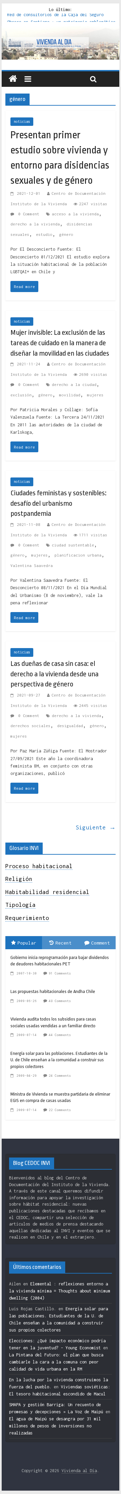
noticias (22, 121)
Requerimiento (27, 918)
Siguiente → (96, 827)
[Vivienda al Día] (13, 79)
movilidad (69, 395)
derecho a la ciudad (74, 384)
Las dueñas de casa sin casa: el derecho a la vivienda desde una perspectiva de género (54, 674)
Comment (100, 943)
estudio (44, 234)
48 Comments (60, 1001)
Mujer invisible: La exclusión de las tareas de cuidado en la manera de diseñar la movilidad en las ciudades (59, 342)
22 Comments (60, 1110)
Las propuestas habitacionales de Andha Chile (52, 991)
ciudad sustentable (73, 545)
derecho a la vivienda (35, 224)
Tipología (20, 904)
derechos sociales (30, 725)
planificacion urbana (78, 555)
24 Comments (60, 1075)
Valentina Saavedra (31, 565)
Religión (18, 879)
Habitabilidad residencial (47, 892)
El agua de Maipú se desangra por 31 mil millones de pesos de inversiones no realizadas (55, 1425)
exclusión (21, 395)
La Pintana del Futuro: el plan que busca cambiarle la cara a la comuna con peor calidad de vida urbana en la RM (56, 1362)
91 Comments (60, 973)
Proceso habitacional (39, 866)
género (66, 234)
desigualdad (70, 725)
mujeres (95, 395)
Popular (26, 943)
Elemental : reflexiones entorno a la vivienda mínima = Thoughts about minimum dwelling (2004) (59, 1291)
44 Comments (60, 1035)
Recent (63, 943)
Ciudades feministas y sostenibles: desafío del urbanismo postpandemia (58, 503)
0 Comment (27, 214)
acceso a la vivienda (75, 214)
